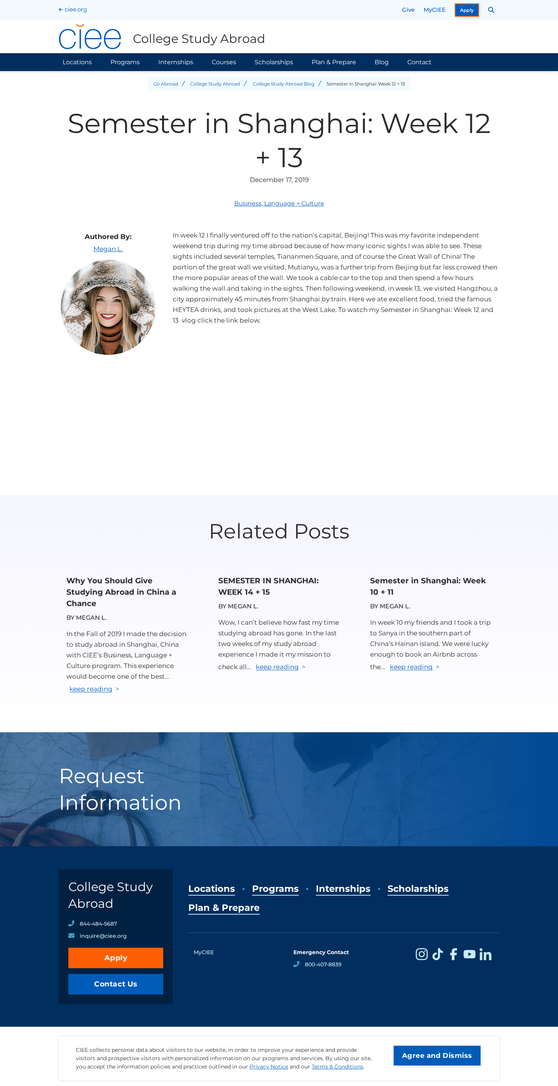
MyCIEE (435, 9)
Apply (467, 10)
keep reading (90, 689)
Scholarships (274, 62)
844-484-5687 (98, 923)
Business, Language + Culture (279, 203)
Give (408, 9)
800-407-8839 (323, 964)
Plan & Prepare (334, 62)
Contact (419, 62)
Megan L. (108, 249)
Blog (382, 62)
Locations (77, 62)
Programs (125, 62)
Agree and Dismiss (437, 1055)
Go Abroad (165, 84)
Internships (175, 62)
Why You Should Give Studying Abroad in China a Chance (121, 592)
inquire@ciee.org (103, 935)
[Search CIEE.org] (491, 9)
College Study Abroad (215, 84)
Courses (224, 62)
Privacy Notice (268, 1066)
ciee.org (76, 9)
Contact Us (115, 984)
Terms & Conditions (337, 1066)
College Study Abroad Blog (283, 84)
